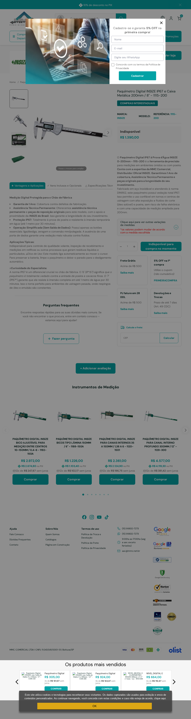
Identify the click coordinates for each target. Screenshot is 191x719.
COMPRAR (56, 688)
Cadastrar (137, 75)
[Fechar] (161, 22)
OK (95, 706)
